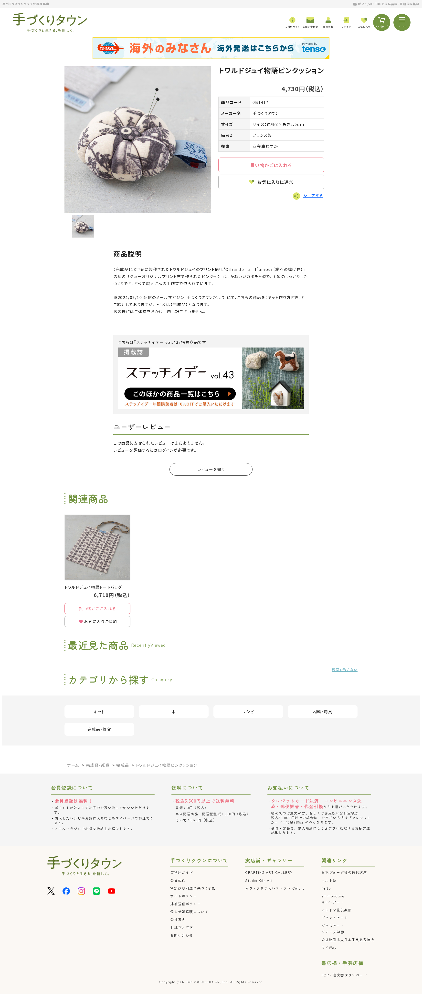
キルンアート (332, 902)
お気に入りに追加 (275, 182)
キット (99, 712)
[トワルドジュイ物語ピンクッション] (137, 139)
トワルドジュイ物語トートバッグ (93, 587)
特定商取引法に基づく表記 (193, 888)
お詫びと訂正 (181, 927)
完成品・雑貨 (99, 729)
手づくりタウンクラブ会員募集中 (25, 4)
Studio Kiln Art (259, 880)
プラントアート (334, 917)
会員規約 (177, 880)
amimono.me (333, 896)
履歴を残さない (345, 669)
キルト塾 (329, 880)
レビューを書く (211, 469)
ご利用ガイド (181, 872)
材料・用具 (323, 712)
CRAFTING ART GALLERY (269, 872)
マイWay (329, 947)
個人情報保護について (189, 911)
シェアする (313, 195)
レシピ (248, 712)
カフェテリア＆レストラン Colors (274, 888)
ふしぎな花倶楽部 (336, 909)
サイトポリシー (183, 896)
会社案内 (177, 919)
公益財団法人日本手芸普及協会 (348, 939)
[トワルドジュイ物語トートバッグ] (97, 547)
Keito (326, 888)
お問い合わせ (181, 935)
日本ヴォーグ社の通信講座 (344, 872)
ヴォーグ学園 (332, 931)
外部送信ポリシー (185, 903)
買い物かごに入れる (271, 165)
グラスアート (332, 925)
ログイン (166, 450)
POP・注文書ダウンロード (344, 975)
